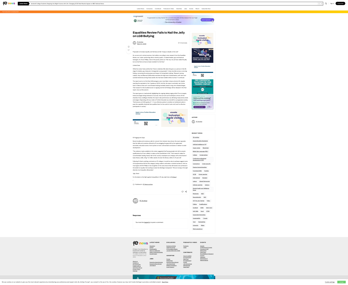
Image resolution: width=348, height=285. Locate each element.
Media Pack (169, 260)
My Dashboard (187, 260)
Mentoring (196, 193)
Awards (202, 246)
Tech (194, 222)
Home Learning (203, 174)
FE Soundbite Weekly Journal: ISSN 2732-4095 (173, 250)
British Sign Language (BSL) (200, 151)
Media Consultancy (171, 265)
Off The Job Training (198, 201)
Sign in (332, 3)
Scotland (195, 207)
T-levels (205, 218)
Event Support (170, 267)
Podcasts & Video (168, 9)
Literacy (207, 185)
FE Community (137, 264)
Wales (202, 225)
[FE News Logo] (9, 3)
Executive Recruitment (156, 264)
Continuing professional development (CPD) (199, 159)
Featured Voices (170, 247)
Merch (197, 9)
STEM (207, 211)
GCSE (194, 174)
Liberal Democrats (204, 181)
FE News (173, 177)
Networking (203, 250)
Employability (153, 249)
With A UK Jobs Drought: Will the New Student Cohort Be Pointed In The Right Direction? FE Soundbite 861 (62, 3)
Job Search (153, 265)
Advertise (179, 9)
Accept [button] (341, 282)
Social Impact (153, 254)
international (196, 178)
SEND (202, 207)
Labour (195, 181)
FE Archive (140, 42)
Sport (202, 211)
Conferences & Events (206, 247)
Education (152, 246)
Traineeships (201, 222)
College (195, 155)
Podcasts (185, 246)
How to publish (187, 256)
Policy (208, 201)
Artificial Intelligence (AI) (199, 144)
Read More (165, 282)
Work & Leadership (155, 250)
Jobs (185, 9)
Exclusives (150, 9)
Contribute (158, 9)
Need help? (186, 267)
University (195, 225)
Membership (186, 265)
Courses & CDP (204, 249)
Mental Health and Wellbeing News (201, 189)
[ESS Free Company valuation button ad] (202, 86)
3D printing (196, 137)
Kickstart (204, 178)
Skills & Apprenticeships (156, 252)
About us (135, 261)
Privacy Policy (136, 269)
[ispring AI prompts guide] (202, 55)
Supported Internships (199, 215)
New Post (185, 259)
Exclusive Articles (171, 246)
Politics (195, 204)
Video (185, 247)
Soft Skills (195, 211)
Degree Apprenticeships (200, 167)
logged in (147, 222)
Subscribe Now (206, 9)
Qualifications (203, 204)
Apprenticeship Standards (200, 141)
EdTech (151, 247)
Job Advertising (170, 264)
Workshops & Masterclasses (204, 259)
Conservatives (204, 155)
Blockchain (206, 148)
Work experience (197, 229)
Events (191, 9)
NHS (205, 197)
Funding (206, 171)
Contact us (136, 263)
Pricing (168, 259)
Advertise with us (137, 268)
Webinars (202, 257)
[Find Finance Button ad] (202, 102)
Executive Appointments (156, 262)
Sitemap (135, 271)
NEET (202, 193)
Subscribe (340, 3)
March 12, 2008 (141, 44)
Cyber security (206, 164)
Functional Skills (197, 171)
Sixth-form (209, 207)
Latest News (140, 9)
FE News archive (148, 184)
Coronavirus (196, 164)
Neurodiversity (197, 197)
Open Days (203, 252)
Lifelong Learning (197, 185)
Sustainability (196, 218)
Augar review (196, 148)
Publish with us (137, 266)
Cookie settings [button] (330, 282)
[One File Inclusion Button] (174, 126)
